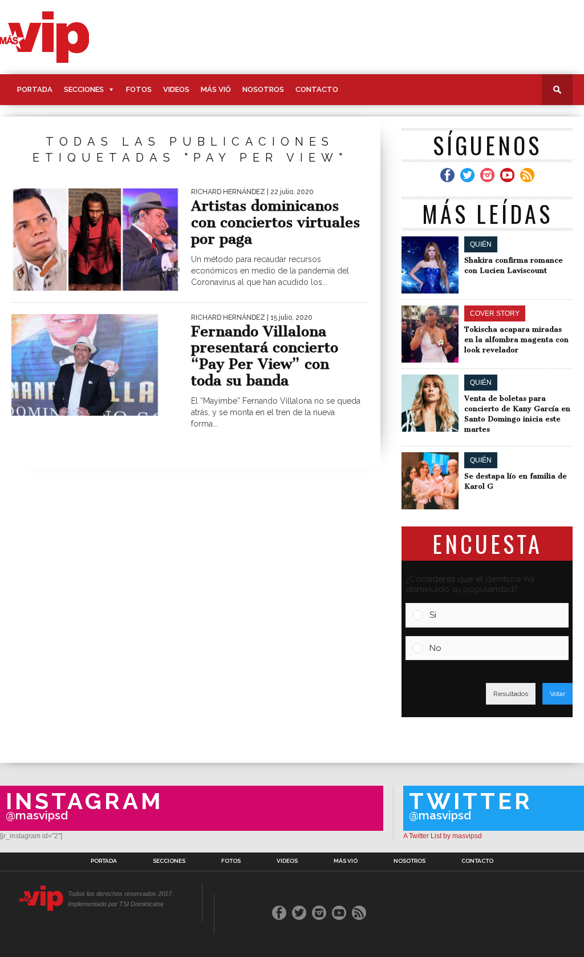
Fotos (139, 89)
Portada (34, 89)
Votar (557, 694)
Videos (176, 89)
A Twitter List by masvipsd (442, 836)
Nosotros (263, 89)
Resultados (510, 694)
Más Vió (216, 89)
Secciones (84, 89)
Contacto (316, 89)
